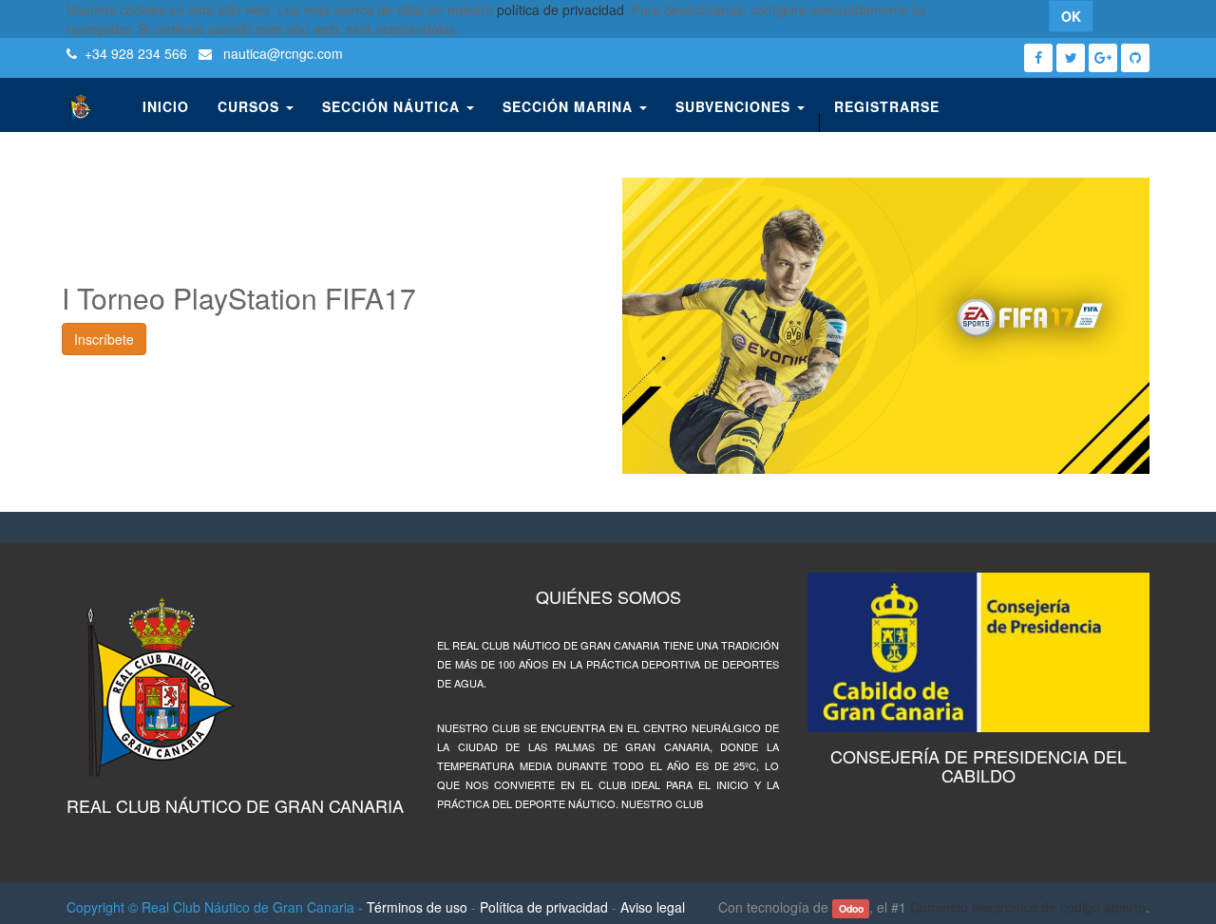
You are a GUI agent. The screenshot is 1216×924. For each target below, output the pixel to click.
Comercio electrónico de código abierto (1028, 906)
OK (1071, 16)
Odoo (851, 908)
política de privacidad (560, 9)
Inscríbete (104, 339)
